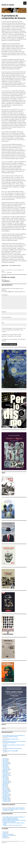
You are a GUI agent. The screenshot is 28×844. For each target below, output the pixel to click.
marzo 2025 (5, 767)
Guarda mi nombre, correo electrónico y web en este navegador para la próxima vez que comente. (13, 330)
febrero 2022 (5, 789)
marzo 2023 (5, 778)
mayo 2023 (5, 777)
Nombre (4, 311)
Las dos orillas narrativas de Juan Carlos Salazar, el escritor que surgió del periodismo (14, 736)
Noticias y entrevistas (7, 834)
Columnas (5, 831)
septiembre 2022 (6, 782)
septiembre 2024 (6, 769)
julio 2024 (5, 771)
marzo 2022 (5, 788)
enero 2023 (5, 780)
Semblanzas (9, 272)
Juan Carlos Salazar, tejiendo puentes (11, 739)
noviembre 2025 (6, 763)
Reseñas (4, 836)
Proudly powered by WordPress (8, 841)
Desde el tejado (8, 5)
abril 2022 (5, 787)
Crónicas (5, 833)
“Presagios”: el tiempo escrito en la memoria (12, 748)
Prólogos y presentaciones (8, 835)
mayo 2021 (5, 793)
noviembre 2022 (6, 781)
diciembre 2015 (6, 798)
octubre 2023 (5, 774)
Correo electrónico (7, 317)
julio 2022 (5, 784)
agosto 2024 (5, 770)
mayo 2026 (5, 759)
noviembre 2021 (6, 791)
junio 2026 (5, 758)
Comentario (5, 294)
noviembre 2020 (6, 795)
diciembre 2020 (6, 794)
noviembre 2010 (6, 801)
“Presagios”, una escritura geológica (10, 750)
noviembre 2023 (6, 772)
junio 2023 (5, 776)
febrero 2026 (5, 762)
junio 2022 (5, 785)
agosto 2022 (5, 783)
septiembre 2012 (6, 800)
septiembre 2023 (6, 775)
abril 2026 (5, 761)
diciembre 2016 (6, 797)
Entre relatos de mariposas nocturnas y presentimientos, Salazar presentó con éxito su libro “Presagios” (14, 809)
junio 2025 (5, 765)
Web (3, 322)
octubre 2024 (5, 768)
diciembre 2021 (6, 790)
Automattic (4, 842)
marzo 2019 (5, 796)
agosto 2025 (5, 764)
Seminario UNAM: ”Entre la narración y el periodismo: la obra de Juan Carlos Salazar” (14, 742)
